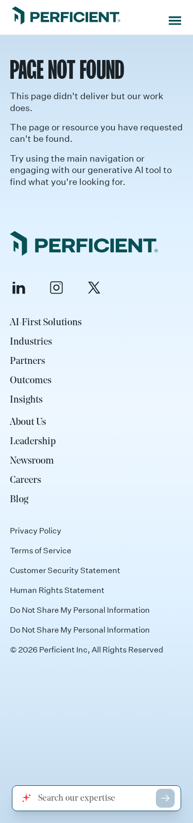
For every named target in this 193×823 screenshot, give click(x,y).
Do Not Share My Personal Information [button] (80, 630)
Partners (27, 361)
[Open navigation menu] (175, 20)
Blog (19, 500)
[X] (94, 287)
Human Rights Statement (57, 590)
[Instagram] (56, 287)
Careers (25, 480)
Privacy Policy (35, 530)
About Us (28, 422)
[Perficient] (66, 16)
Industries (31, 342)
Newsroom (32, 461)
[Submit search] (165, 798)
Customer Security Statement (65, 570)
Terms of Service (40, 550)
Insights (26, 400)
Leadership (33, 442)
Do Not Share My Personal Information (80, 610)
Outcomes (30, 381)
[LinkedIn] (19, 287)
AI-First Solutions (46, 323)
